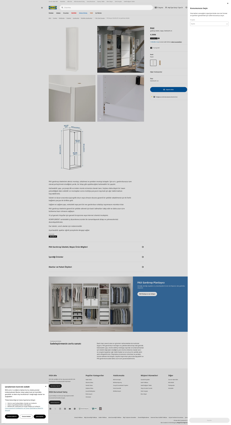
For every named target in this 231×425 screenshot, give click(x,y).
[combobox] (209, 24)
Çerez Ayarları (39, 416)
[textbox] (209, 24)
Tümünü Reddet (26, 416)
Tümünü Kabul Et (12, 416)
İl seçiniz (192, 20)
